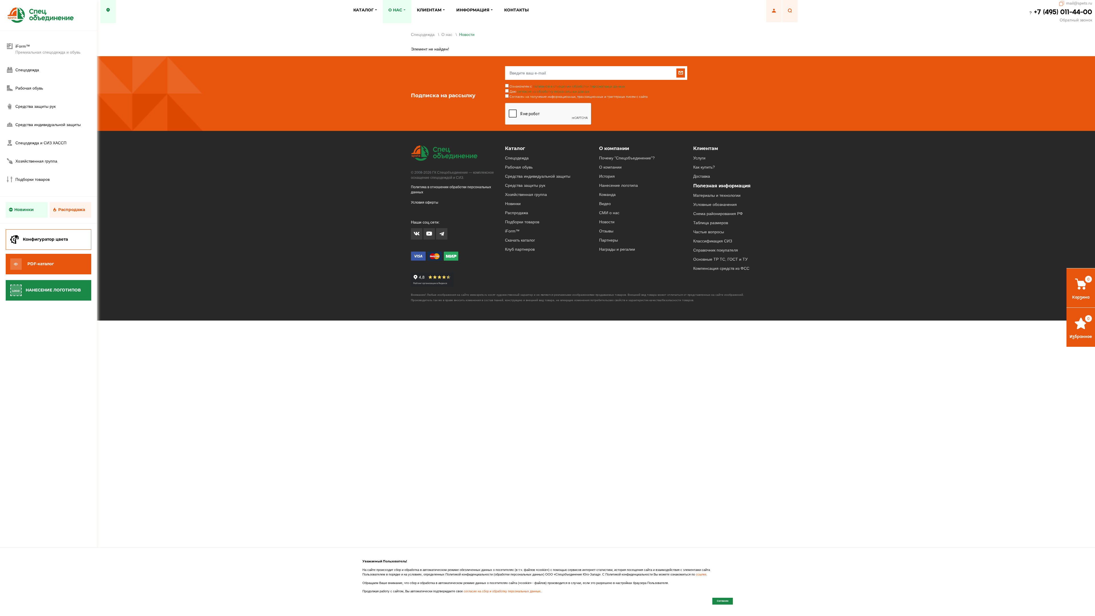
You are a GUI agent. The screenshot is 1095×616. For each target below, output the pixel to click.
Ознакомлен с (567, 86)
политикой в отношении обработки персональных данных (579, 86)
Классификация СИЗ (712, 241)
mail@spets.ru (1079, 3)
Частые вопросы (708, 232)
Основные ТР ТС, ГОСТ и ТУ (720, 259)
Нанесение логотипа (618, 185)
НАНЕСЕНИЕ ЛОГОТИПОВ (53, 290)
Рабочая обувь (519, 167)
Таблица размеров (710, 222)
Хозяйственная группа (526, 194)
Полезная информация (722, 186)
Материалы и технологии (717, 195)
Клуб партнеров (520, 249)
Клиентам (705, 148)
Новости (607, 222)
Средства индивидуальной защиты (537, 176)
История (607, 176)
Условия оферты (424, 202)
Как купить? (704, 167)
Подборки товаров (522, 222)
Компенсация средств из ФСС (721, 268)
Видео (605, 203)
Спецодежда (517, 158)
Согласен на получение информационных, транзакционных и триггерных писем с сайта (579, 97)
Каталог (515, 148)
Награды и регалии (617, 249)
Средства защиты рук (525, 185)
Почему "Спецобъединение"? (627, 158)
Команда (607, 194)
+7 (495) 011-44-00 (1063, 12)
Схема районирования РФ (718, 213)
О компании (614, 148)
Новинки (24, 209)
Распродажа (71, 209)
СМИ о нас (609, 212)
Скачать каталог (520, 240)
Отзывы (606, 231)
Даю (549, 92)
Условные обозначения (715, 204)
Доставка (701, 176)
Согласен (722, 600)
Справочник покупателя (715, 250)
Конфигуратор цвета (45, 239)
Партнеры (608, 240)
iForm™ (512, 231)
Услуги (699, 158)
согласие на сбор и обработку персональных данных (502, 591)
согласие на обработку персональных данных (553, 92)
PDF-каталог (40, 263)
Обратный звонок (1076, 20)
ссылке (701, 574)
